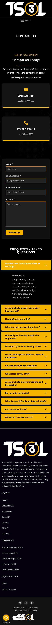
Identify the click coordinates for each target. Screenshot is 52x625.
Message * (10, 199)
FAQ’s (4, 583)
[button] (26, 20)
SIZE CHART (7, 511)
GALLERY (6, 517)
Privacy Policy (33, 607)
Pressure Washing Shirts (12, 547)
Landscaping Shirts (10, 553)
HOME (5, 500)
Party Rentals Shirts (10, 569)
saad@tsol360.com (26, 101)
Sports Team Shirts (10, 564)
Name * (9, 164)
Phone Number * (14, 187)
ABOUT (5, 528)
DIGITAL (5, 522)
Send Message (14, 232)
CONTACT (6, 533)
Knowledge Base (19, 607)
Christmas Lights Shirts (12, 558)
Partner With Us (9, 589)
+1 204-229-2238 (26, 134)
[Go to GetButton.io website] (6, 622)
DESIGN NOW (8, 505)
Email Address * (13, 175)
